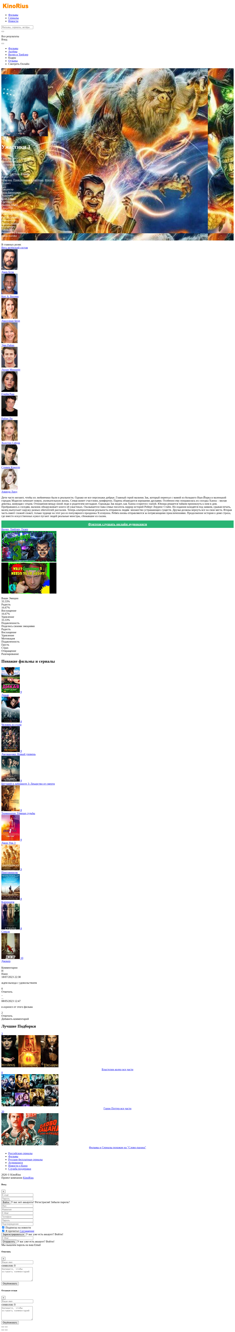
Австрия (14, 173)
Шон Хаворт (8, 198)
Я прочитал (20, 1231)
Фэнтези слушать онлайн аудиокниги (117, 524)
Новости (13, 21)
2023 (4, 167)
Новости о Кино (18, 1165)
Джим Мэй (7, 229)
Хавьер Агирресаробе (14, 211)
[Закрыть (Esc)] (2, 1326)
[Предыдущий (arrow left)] (2, 1329)
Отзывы (13, 60)
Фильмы (13, 14)
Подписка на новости (18, 1227)
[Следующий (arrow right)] (6, 1329)
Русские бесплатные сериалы (25, 1159)
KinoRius (28, 1177)
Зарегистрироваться (13, 1234)
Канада (25, 173)
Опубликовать (10, 1283)
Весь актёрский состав (14, 247)
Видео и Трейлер (18, 54)
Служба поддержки (19, 1168)
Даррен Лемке (9, 204)
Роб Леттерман (10, 217)
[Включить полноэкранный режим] (6, 1326)
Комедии (6, 180)
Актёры (12, 51)
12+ (4, 186)
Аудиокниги (15, 1162)
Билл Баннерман (11, 192)
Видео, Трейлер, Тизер (14, 529)
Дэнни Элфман (10, 223)
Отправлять (9, 1241)
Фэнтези (50, 180)
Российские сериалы (20, 1153)
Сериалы (13, 18)
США (4, 173)
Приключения (21, 180)
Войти (6, 1202)
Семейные (37, 180)
